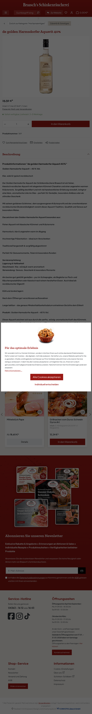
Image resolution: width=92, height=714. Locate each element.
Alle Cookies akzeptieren (47, 376)
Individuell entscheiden (47, 384)
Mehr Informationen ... (13, 370)
